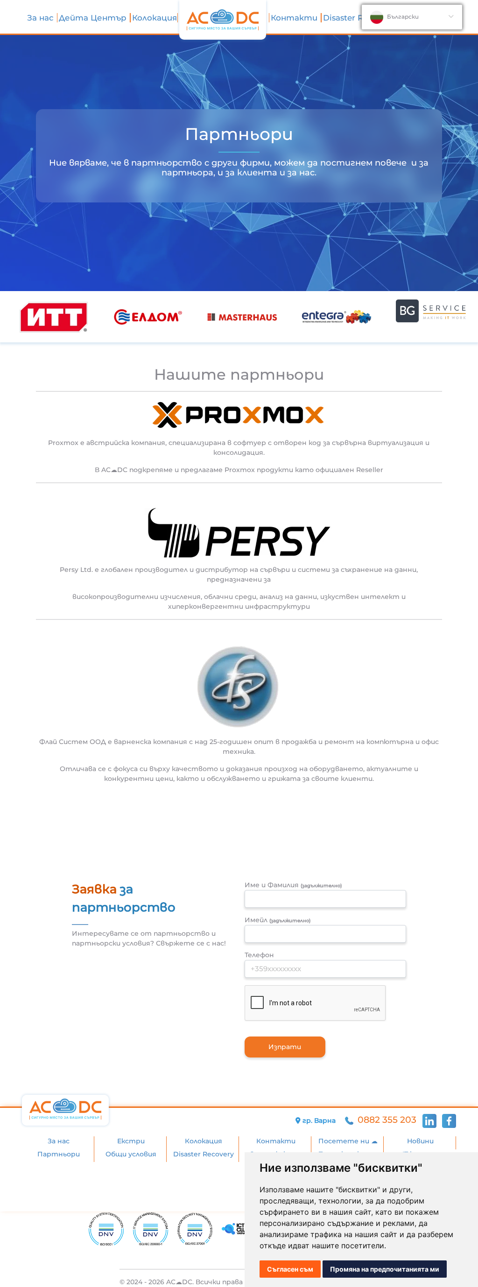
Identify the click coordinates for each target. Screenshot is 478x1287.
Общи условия (130, 1154)
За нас (41, 17)
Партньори (58, 1154)
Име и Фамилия (293, 885)
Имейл (277, 920)
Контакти (295, 17)
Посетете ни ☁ (348, 1141)
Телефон (259, 955)
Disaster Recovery (358, 17)
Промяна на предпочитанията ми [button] (384, 1269)
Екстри (131, 1141)
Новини (420, 1141)
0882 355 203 (387, 1119)
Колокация (154, 17)
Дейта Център (94, 17)
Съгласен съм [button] (290, 1269)
